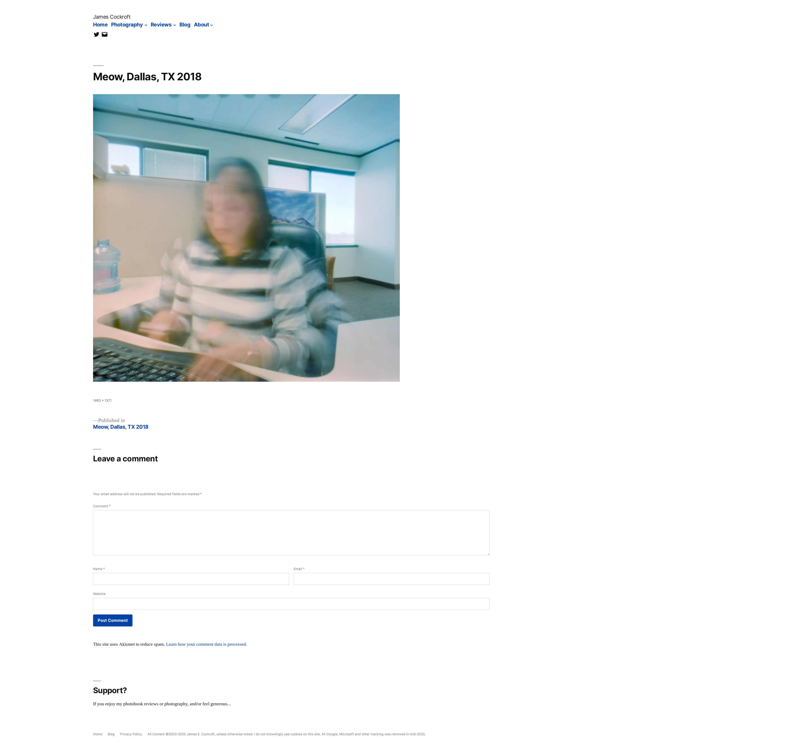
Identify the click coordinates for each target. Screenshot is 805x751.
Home (100, 24)
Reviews (161, 24)
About (201, 24)
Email (299, 569)
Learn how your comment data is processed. (206, 644)
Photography (127, 24)
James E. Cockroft (201, 734)
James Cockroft (111, 17)
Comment (102, 506)
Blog (184, 24)
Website (99, 594)
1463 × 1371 (102, 400)
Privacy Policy (131, 734)
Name (99, 569)
